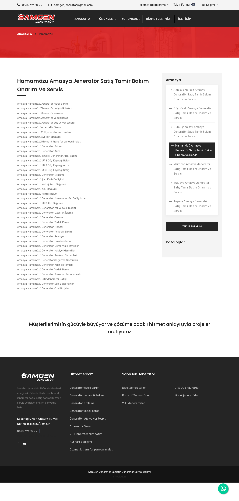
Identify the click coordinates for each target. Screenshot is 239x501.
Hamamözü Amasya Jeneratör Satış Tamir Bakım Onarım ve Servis (194, 150)
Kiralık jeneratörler (187, 395)
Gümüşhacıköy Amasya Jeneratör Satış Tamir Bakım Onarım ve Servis (192, 131)
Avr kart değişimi (81, 441)
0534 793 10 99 (31, 5)
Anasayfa (24, 34)
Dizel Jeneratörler (134, 387)
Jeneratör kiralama (82, 403)
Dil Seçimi (208, 4)
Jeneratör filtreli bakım (84, 387)
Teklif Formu (181, 4)
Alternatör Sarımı (81, 426)
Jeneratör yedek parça (84, 411)
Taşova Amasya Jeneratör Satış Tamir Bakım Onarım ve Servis (192, 206)
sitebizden (119, 476)
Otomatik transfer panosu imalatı (91, 449)
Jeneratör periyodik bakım (87, 395)
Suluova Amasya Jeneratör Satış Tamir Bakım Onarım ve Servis (192, 187)
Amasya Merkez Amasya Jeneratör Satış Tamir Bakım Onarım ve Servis (192, 94)
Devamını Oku (25, 414)
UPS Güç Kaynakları (187, 387)
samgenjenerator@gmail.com (73, 5)
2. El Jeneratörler (133, 403)
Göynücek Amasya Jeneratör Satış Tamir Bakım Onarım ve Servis (193, 113)
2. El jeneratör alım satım (86, 434)
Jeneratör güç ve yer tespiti (88, 418)
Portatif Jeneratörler (136, 395)
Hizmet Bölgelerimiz (153, 4)
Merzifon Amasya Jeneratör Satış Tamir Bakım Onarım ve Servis (192, 168)
